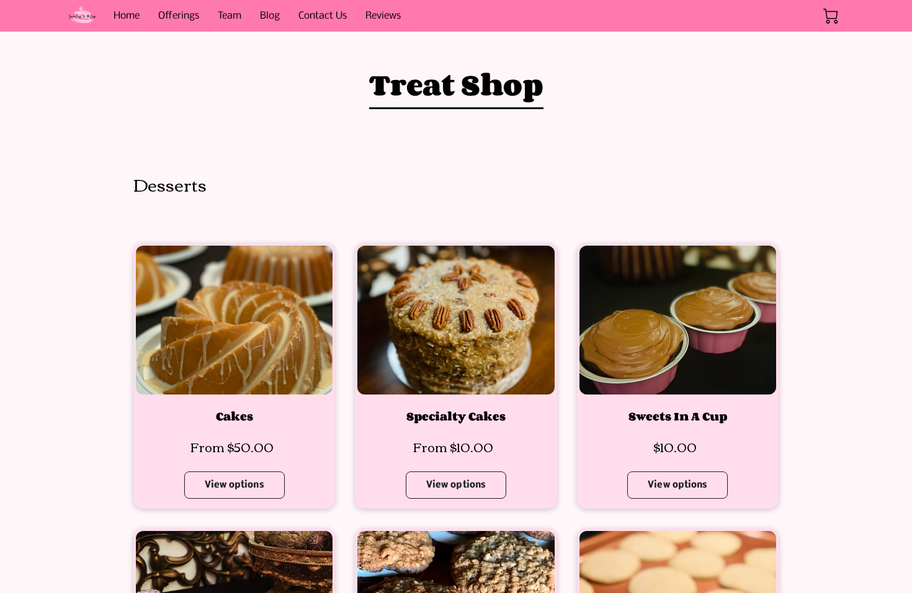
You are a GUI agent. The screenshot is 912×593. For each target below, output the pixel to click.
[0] (830, 16)
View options (234, 485)
